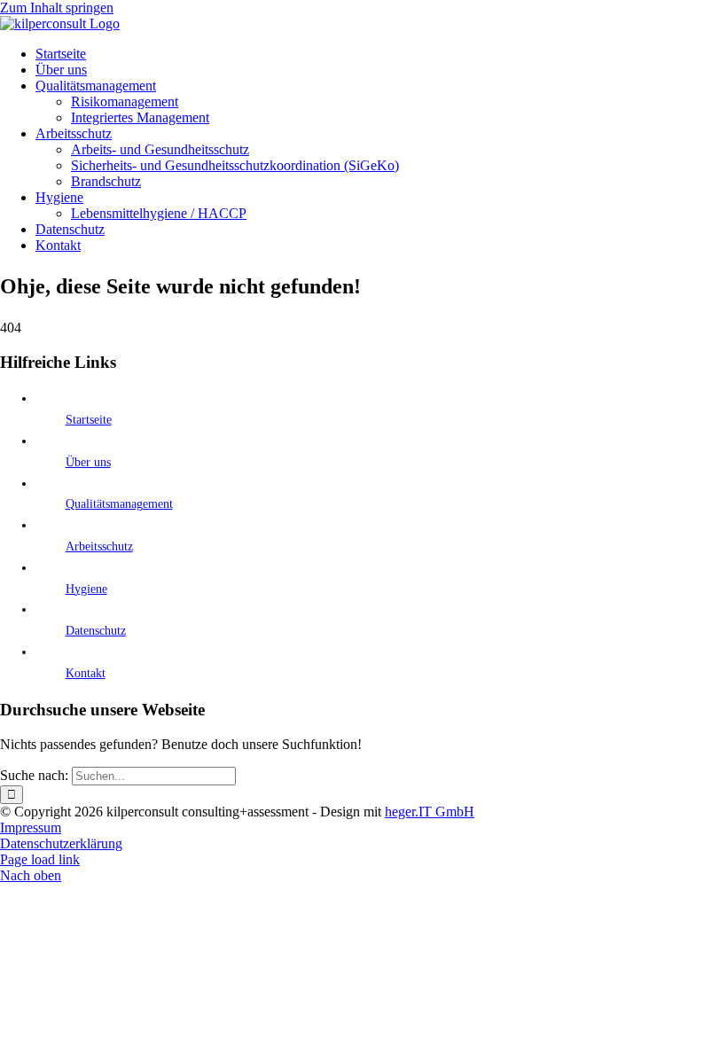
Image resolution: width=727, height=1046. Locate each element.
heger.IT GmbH (429, 811)
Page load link (40, 859)
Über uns (88, 462)
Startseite (89, 419)
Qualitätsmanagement (119, 504)
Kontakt (86, 673)
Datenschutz (96, 630)
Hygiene (86, 589)
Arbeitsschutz (99, 546)
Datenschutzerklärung (61, 843)
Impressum (30, 827)
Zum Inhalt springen (56, 7)
